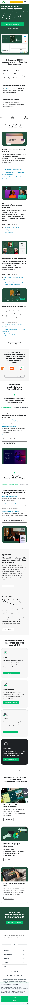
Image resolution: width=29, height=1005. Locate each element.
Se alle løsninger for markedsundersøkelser (9, 442)
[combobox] (14, 971)
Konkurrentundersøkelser (9, 426)
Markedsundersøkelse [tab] (6, 407)
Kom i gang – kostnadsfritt (12, 24)
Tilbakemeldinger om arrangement (11, 511)
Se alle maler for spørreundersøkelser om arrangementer (14, 521)
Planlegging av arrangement (9, 496)
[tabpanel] (14, 439)
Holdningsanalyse (9, 230)
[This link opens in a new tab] (7, 975)
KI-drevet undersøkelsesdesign (12, 227)
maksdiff (8, 88)
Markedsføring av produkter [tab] (21, 407)
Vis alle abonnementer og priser (14, 770)
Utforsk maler (8, 819)
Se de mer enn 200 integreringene (14, 376)
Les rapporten (8, 898)
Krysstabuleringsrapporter (11, 334)
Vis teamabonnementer (11, 732)
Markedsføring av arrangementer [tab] (9, 484)
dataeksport (5, 336)
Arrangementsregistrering (9, 503)
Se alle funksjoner (14, 343)
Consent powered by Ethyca (21, 1003)
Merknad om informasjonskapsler (19, 994)
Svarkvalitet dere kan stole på (12, 284)
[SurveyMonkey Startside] (3, 2)
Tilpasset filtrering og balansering (13, 282)
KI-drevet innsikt (8, 232)
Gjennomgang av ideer (8, 435)
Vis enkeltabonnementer (11, 702)
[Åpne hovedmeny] (25, 2)
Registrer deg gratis (16, 2)
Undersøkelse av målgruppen (9, 420)
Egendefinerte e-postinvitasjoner (13, 169)
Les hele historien (8, 586)
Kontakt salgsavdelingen (11, 759)
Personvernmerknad (6, 994)
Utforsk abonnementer (12, 28)
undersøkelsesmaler (8, 76)
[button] (14, 951)
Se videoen (7, 859)
